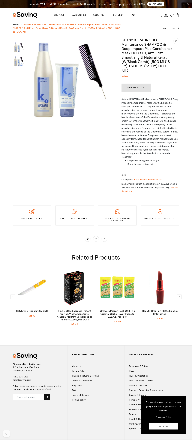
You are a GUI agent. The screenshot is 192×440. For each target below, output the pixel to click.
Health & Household (139, 419)
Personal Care (155, 179)
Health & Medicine (138, 404)
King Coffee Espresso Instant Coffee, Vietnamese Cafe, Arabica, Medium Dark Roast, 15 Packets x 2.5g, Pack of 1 (74, 315)
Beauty (132, 414)
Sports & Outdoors (138, 428)
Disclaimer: (127, 183)
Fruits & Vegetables (138, 375)
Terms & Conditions (82, 380)
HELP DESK (117, 15)
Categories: (128, 179)
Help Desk (77, 385)
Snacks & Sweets (137, 395)
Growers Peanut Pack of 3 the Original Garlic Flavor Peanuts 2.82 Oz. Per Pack (117, 313)
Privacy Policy (79, 371)
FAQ (132, 15)
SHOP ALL (59, 15)
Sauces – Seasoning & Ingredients (146, 390)
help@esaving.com (22, 379)
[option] (19, 47)
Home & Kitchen (137, 399)
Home (16, 24)
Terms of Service (80, 395)
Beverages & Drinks (138, 366)
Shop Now (155, 4)
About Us (76, 366)
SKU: (124, 175)
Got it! (163, 426)
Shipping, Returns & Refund (85, 375)
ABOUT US (98, 15)
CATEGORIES (79, 15)
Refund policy (79, 399)
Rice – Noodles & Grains (141, 380)
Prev (165, 28)
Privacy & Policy (163, 417)
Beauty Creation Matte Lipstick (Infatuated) (160, 312)
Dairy (131, 371)
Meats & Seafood (138, 385)
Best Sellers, (141, 179)
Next (174, 28)
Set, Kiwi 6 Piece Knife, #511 (32, 310)
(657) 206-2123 (20, 376)
